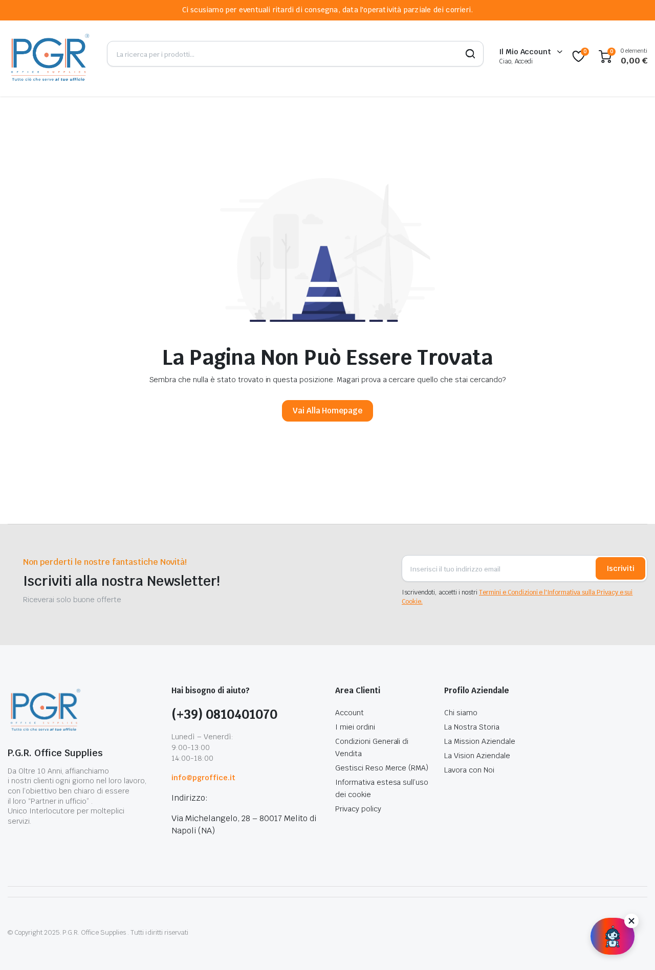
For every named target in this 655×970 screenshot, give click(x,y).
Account (349, 712)
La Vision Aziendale (477, 755)
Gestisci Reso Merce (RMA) (381, 768)
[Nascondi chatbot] (631, 921)
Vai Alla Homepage (328, 410)
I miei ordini (355, 727)
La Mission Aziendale (479, 741)
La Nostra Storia (471, 727)
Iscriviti (620, 568)
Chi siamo (460, 712)
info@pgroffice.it (203, 777)
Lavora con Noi (469, 770)
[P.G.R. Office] (50, 56)
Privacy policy (358, 808)
